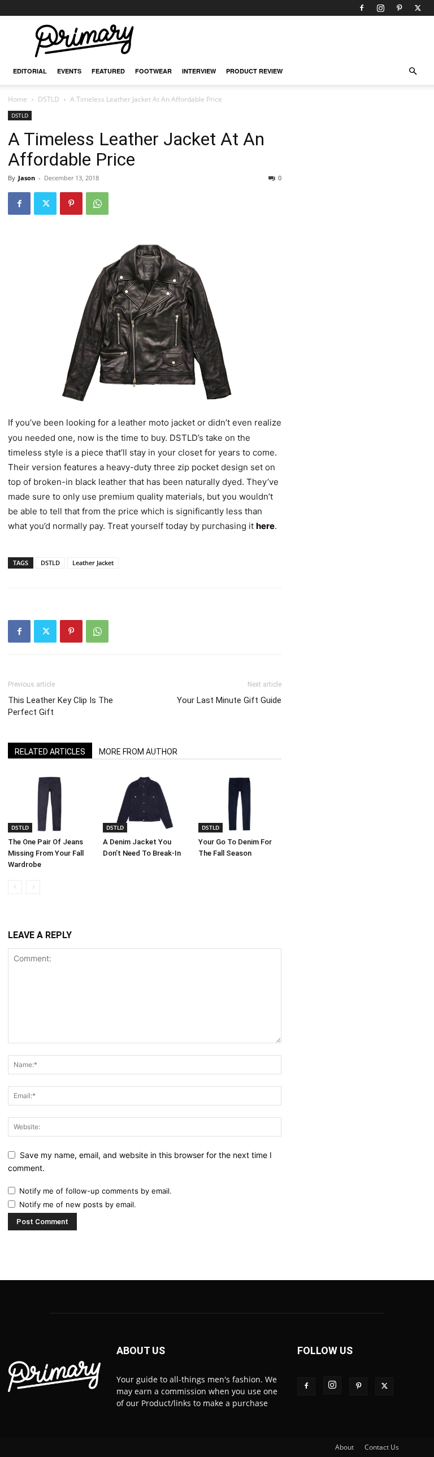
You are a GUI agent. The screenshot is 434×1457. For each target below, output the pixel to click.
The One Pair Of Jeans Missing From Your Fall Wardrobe (46, 853)
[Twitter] (417, 8)
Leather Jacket (93, 562)
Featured (108, 71)
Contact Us (381, 1447)
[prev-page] (15, 887)
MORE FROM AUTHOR (138, 751)
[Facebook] (361, 8)
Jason (26, 178)
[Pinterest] (398, 8)
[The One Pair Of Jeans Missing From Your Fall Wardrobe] (49, 803)
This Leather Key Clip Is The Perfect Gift (60, 706)
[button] (412, 71)
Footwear (153, 71)
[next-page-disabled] (33, 887)
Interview (199, 71)
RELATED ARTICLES (50, 751)
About (344, 1447)
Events (69, 71)
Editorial (30, 71)
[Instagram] (380, 8)
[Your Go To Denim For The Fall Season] (239, 803)
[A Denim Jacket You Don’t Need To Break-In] (144, 803)
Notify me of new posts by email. (77, 1204)
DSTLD (48, 99)
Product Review (254, 71)
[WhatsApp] (97, 203)
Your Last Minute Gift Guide (229, 700)
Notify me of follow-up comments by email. (95, 1190)
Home (17, 99)
